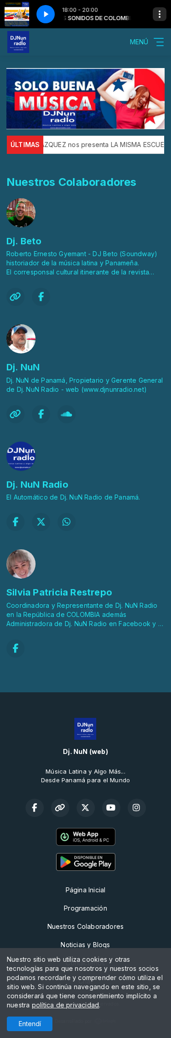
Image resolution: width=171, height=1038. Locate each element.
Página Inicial (86, 890)
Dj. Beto (24, 241)
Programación (85, 908)
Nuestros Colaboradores (85, 926)
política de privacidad (65, 1005)
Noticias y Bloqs (85, 944)
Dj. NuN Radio (37, 484)
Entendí (30, 1023)
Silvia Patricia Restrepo (59, 592)
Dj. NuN (23, 367)
